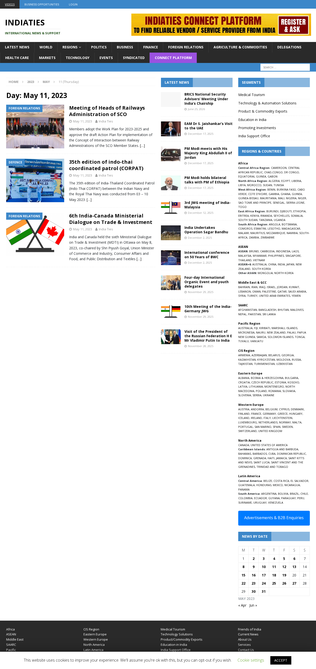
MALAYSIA (244, 255)
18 (274, 575)
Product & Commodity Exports (262, 111)
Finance (150, 47)
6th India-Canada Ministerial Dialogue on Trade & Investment (110, 218)
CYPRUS (284, 409)
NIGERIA (291, 198)
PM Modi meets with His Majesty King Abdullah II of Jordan (208, 153)
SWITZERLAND (247, 431)
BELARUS (274, 355)
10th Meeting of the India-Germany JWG (208, 308)
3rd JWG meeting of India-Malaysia (207, 204)
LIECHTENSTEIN (282, 418)
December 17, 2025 (200, 134)
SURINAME (245, 502)
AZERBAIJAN (259, 355)
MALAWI (243, 233)
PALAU (291, 332)
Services (244, 644)
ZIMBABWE (267, 237)
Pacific (11, 650)
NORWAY (285, 422)
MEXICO (278, 485)
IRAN (254, 287)
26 (284, 583)
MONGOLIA (265, 273)
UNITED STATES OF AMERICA (269, 445)
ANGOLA (274, 224)
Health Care (17, 57)
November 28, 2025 (200, 346)
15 (243, 575)
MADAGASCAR (291, 228)
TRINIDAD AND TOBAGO (272, 467)
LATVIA (242, 386)
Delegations (289, 47)
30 (254, 591)
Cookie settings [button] (250, 660)
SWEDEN (287, 427)
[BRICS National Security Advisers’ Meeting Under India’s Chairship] (171, 99)
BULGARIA (291, 378)
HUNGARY (295, 413)
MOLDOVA (283, 359)
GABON (272, 176)
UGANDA (279, 220)
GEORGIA (287, 355)
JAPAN (290, 264)
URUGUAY (260, 502)
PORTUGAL (245, 427)
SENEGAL (279, 202)
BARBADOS (260, 453)
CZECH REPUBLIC (262, 382)
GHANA (285, 194)
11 (274, 566)
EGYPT (285, 181)
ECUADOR (260, 498)
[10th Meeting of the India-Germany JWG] (171, 311)
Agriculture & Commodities (240, 47)
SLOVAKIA (288, 391)
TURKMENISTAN (264, 364)
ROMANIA (274, 391)
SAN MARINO (263, 427)
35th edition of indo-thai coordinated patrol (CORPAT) (106, 165)
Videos (10, 4)
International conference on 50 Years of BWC (206, 254)
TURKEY (252, 295)
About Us (245, 639)
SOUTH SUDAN (247, 220)
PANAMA (244, 489)
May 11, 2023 (82, 121)
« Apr (242, 605)
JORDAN (282, 287)
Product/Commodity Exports (181, 639)
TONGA (300, 337)
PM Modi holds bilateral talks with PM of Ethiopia (206, 179)
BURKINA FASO (286, 189)
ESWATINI (260, 228)
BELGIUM (271, 409)
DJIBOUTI (286, 211)
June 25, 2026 (196, 109)
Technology (77, 57)
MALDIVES (296, 310)
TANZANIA (265, 220)
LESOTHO (274, 228)
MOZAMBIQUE (275, 233)
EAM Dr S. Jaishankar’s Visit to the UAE (208, 125)
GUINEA (297, 194)
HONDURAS (263, 485)
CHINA (272, 264)
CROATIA (244, 382)
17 (264, 575)
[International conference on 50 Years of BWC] (171, 257)
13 (294, 566)
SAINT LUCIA (262, 462)
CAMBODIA (267, 251)
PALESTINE (269, 291)
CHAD (268, 172)
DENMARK (297, 409)
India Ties (106, 121)
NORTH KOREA (284, 273)
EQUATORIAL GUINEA (252, 176)
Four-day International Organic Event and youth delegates (206, 282)
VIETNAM (259, 260)
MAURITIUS (257, 233)
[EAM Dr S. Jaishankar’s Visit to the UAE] (171, 128)
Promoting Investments (257, 127)
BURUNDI (272, 211)
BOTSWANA (289, 224)
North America (94, 644)
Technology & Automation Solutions (267, 103)
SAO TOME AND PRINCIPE (254, 202)
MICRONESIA (246, 332)
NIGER (302, 198)
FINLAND (244, 413)
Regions (70, 47)
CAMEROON (279, 168)
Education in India (252, 119)
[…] (142, 145)
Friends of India (249, 629)
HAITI (271, 458)
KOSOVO (293, 382)
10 (264, 566)
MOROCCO (254, 185)
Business (125, 47)
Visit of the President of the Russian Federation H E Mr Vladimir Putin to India (208, 336)
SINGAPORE (293, 255)
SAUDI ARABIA (297, 291)
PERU (300, 498)
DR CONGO (291, 172)
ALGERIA (274, 181)
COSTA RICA (281, 481)
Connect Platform (173, 57)
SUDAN (267, 185)
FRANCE (256, 413)
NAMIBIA (292, 233)
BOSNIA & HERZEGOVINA (267, 378)
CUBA (272, 453)
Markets (47, 57)
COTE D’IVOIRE (257, 194)
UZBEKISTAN (284, 364)
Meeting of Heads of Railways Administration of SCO (107, 111)
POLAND (261, 391)
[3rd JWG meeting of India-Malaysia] (171, 207)
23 (254, 583)
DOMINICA (245, 458)
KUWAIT (294, 287)
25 (274, 583)
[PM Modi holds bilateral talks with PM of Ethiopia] (171, 183)
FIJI (256, 328)
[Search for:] (285, 67)
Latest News (17, 47)
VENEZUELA (275, 502)
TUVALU (243, 341)
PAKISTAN (254, 314)
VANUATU (256, 341)
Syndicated (134, 57)
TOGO (242, 207)
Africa (10, 629)
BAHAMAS (244, 453)
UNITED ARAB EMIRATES (274, 295)
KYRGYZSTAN (266, 359)
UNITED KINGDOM (270, 431)
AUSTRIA (243, 409)
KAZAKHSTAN (247, 359)
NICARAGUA (292, 485)
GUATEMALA (246, 485)
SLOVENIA (244, 395)
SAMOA (261, 337)
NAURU (260, 332)
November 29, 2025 (200, 292)
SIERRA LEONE (295, 202)
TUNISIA (279, 185)
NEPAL (242, 314)
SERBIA (257, 395)
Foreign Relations (185, 47)
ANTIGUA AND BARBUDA (282, 449)
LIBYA (242, 185)
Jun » (253, 605)
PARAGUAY (288, 498)
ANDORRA (257, 409)
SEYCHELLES (281, 215)
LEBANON (244, 291)
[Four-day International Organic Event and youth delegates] (171, 282)
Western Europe (95, 639)
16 (254, 575)
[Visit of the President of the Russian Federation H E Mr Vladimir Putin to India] (171, 336)
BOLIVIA (283, 493)
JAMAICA (281, 458)
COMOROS (245, 228)
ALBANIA (243, 378)
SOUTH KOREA (261, 269)
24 (264, 583)
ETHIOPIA (299, 211)
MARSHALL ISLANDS (284, 328)
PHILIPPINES (276, 255)
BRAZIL (294, 493)
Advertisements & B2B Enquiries (274, 517)
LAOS (295, 251)
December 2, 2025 (200, 237)
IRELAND (256, 418)
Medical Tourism (251, 94)
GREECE (282, 413)
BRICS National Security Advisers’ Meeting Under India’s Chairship (206, 98)
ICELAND (243, 418)
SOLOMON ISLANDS (280, 337)
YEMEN (296, 295)
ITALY (267, 418)
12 (284, 566)
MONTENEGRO (274, 386)
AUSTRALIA (259, 264)
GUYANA (274, 498)
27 (294, 583)
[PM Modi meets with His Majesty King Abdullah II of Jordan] (171, 153)
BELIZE (267, 481)
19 (284, 575)
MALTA (296, 422)
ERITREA (243, 215)
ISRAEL (271, 287)
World (46, 47)
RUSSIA (296, 359)
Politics (99, 47)
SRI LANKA (269, 314)
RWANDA (266, 215)
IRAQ (262, 287)
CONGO (277, 172)
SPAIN (276, 427)
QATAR (282, 291)
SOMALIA (297, 215)
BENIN (271, 189)
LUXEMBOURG (247, 422)
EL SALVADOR (299, 481)
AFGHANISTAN (247, 310)
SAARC (11, 644)
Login (73, 4)
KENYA (254, 215)
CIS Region (91, 629)
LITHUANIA (256, 386)
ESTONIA (280, 382)
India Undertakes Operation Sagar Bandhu (206, 229)
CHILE (304, 493)
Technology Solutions (177, 634)
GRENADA (259, 458)
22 (243, 583)
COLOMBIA (245, 498)
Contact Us (246, 650)
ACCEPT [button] (280, 660)
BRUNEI (254, 251)
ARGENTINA (268, 493)
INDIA (281, 264)
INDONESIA (283, 251)
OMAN (256, 291)
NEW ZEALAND (276, 332)
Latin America (93, 650)
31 (264, 591)
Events (106, 57)
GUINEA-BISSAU (248, 198)
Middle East (14, 639)
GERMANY (269, 413)
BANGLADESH (267, 310)
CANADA (243, 445)
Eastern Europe (95, 634)
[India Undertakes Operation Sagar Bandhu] (171, 232)
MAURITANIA (268, 198)
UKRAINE (268, 395)
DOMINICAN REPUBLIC (291, 453)
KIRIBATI (264, 328)
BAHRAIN (244, 287)
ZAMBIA (254, 237)
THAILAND (245, 260)
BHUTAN (283, 310)
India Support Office (254, 136)
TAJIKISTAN (245, 364)
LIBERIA (296, 181)
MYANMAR (260, 255)
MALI (281, 198)
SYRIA (242, 295)
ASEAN (243, 247)
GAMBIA (274, 194)
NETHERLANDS (267, 422)
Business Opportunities (41, 4)
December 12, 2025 (200, 213)
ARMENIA (244, 355)
